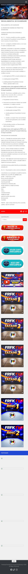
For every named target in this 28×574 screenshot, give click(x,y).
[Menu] (26, 2)
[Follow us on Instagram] (26, 211)
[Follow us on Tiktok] (23, 211)
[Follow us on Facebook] (21, 211)
